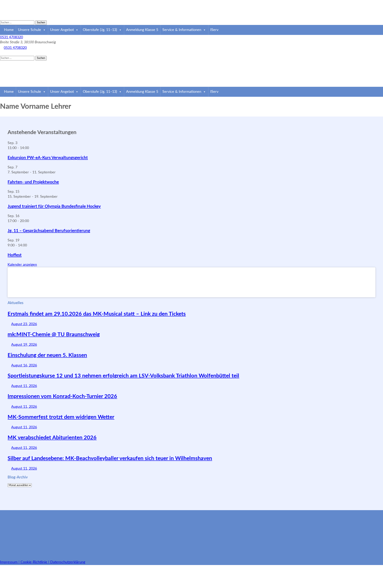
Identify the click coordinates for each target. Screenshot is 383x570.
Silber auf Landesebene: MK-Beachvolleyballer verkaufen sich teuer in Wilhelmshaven (110, 458)
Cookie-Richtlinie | (35, 562)
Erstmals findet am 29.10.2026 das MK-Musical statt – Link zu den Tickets (97, 314)
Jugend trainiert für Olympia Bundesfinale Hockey (54, 206)
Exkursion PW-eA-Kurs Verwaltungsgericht (48, 158)
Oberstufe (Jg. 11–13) (100, 30)
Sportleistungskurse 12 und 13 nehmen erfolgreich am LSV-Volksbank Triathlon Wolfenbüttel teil (123, 375)
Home (9, 30)
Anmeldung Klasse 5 (142, 30)
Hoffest (15, 255)
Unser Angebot (62, 30)
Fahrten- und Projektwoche (33, 182)
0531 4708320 (11, 37)
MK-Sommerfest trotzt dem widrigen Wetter (61, 417)
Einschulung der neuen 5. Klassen (47, 355)
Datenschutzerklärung (67, 562)
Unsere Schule (29, 30)
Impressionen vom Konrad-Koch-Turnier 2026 (62, 396)
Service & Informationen (181, 30)
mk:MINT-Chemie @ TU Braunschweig (54, 334)
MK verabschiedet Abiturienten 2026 (52, 437)
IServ (214, 30)
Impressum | (10, 562)
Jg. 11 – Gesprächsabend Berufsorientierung (49, 231)
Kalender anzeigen (22, 265)
